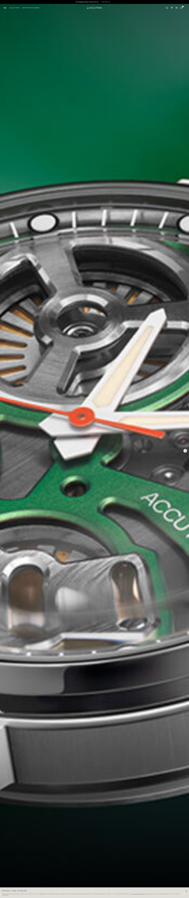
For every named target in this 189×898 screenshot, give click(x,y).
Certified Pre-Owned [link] (30, 8)
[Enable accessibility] (185, 451)
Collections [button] (14, 8)
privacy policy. (139, 894)
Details (106, 2)
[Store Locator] (172, 8)
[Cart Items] (181, 8)
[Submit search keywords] (167, 8)
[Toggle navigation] (5, 7)
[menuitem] (14, 8)
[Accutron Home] (94, 8)
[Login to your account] (176, 7)
